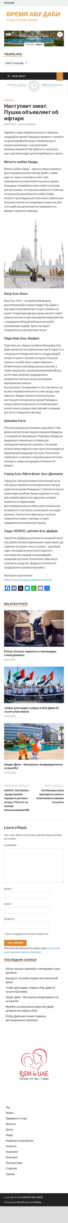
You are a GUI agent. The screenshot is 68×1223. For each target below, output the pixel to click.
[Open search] (59, 76)
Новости (9, 100)
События (11, 1168)
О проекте (12, 1151)
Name (8, 889)
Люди (9, 1135)
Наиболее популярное (19, 1140)
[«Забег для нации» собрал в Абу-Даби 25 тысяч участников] (34, 704)
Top (8, 1107)
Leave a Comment (26, 124)
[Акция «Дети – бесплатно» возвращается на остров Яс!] (34, 760)
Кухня (9, 1129)
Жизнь (10, 1112)
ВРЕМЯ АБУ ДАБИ (33, 14)
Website (9, 919)
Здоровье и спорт (16, 1118)
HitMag (37, 1202)
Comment (11, 845)
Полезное (12, 1157)
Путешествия (14, 1162)
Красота (11, 1123)
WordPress (22, 1202)
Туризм (10, 1174)
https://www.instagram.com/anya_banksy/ (28, 579)
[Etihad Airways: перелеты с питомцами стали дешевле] (34, 647)
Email (8, 904)
